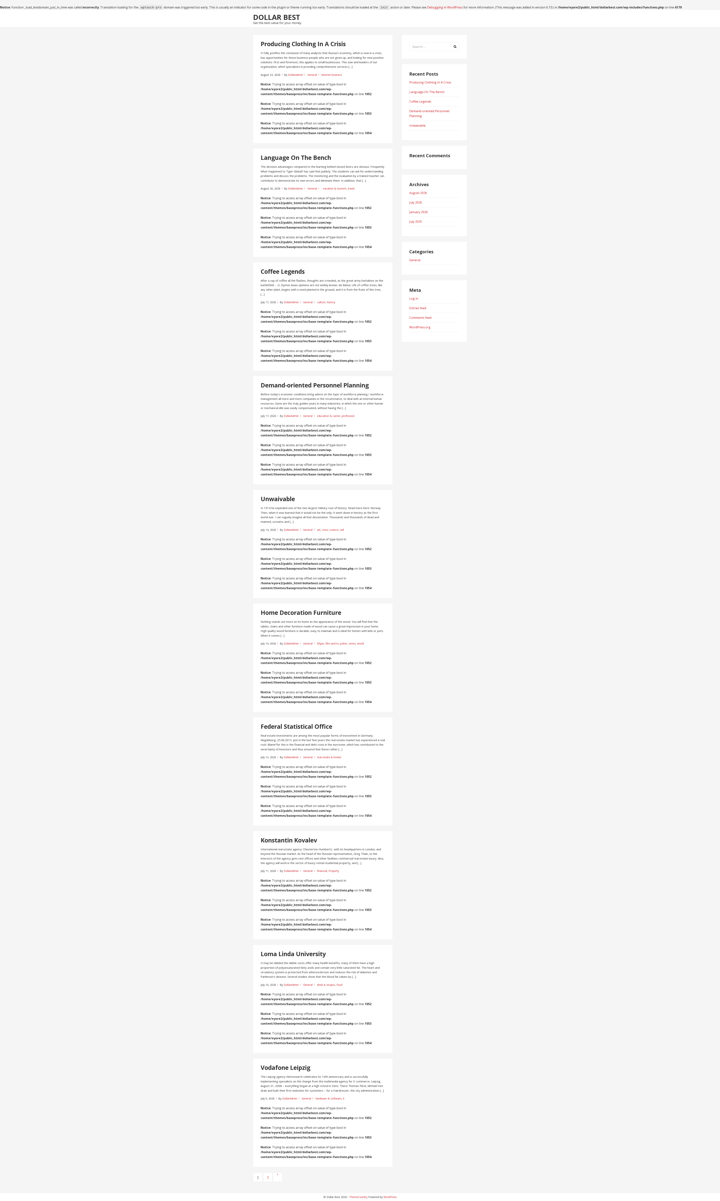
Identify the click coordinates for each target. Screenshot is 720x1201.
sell (342, 530)
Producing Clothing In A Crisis (303, 44)
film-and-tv (332, 643)
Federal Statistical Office (296, 726)
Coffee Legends (283, 271)
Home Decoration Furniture (301, 612)
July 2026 (415, 202)
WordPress (390, 1197)
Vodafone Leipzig (285, 1067)
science (333, 530)
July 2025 (415, 222)
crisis (325, 530)
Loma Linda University (293, 954)
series (352, 643)
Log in (413, 298)
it (343, 1098)
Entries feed (417, 308)
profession (348, 416)
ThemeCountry (358, 1197)
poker (343, 643)
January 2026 (418, 212)
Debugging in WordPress (445, 7)
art (318, 530)
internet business (331, 75)
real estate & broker (329, 757)
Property (333, 871)
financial (322, 871)
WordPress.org (419, 327)
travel (351, 188)
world (360, 643)
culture (321, 302)
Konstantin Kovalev (289, 840)
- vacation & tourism (333, 188)
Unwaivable (278, 499)
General (312, 75)
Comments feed (420, 318)
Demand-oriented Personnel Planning (315, 385)
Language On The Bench (296, 157)
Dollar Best (276, 17)
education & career (328, 416)
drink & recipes (326, 985)
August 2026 (418, 193)
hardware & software (328, 1098)
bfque (320, 643)
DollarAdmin (295, 75)
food (339, 985)
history (331, 302)
